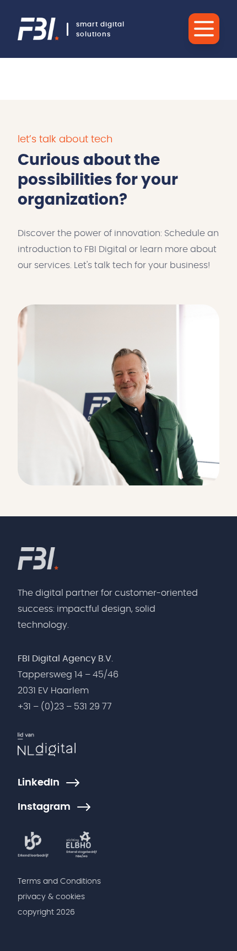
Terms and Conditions (59, 881)
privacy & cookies (51, 897)
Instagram (44, 807)
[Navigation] (203, 28)
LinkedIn (39, 783)
